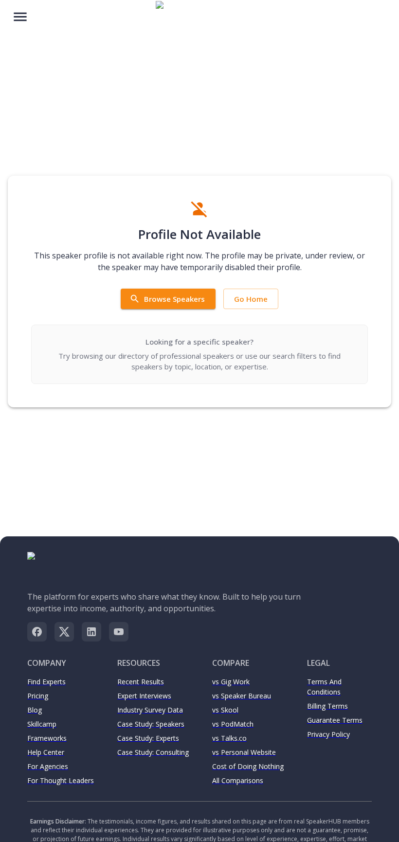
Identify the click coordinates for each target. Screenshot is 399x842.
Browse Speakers (174, 299)
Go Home (251, 299)
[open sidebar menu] (20, 15)
